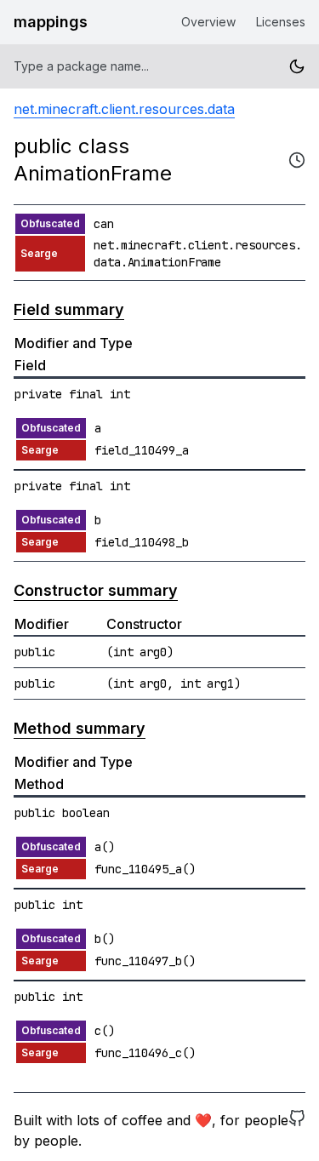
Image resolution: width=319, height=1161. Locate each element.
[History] (296, 160)
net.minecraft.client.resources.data (124, 108)
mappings (51, 22)
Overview (208, 21)
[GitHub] (296, 1130)
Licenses (280, 21)
